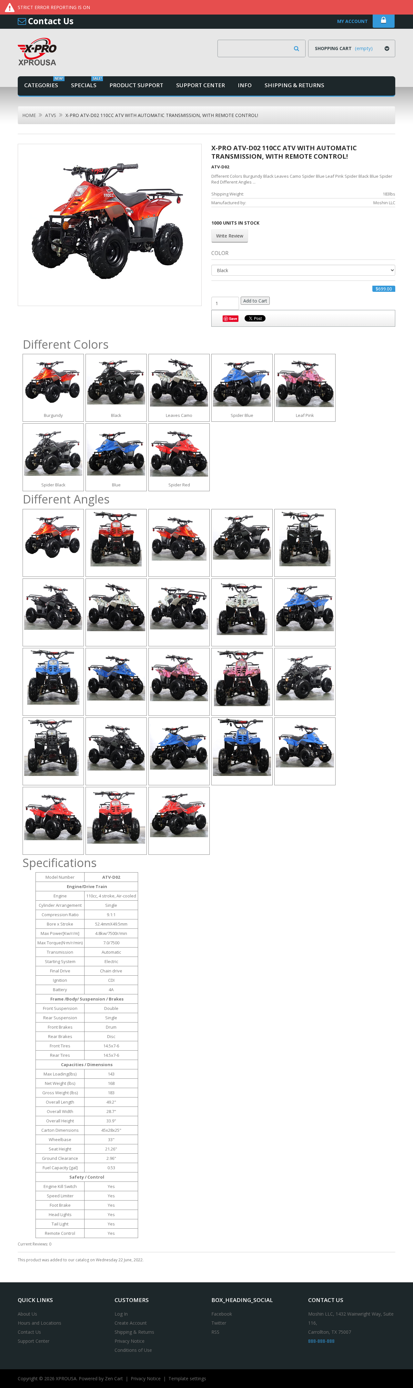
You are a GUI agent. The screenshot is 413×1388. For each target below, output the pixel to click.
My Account (352, 21)
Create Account (131, 1323)
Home (29, 115)
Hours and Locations (39, 1323)
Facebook (221, 1314)
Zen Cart (114, 1378)
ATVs (50, 115)
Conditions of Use (133, 1350)
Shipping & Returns (134, 1332)
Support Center (33, 1341)
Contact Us (51, 21)
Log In (121, 1314)
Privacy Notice (130, 1341)
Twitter (218, 1323)
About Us (27, 1314)
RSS (215, 1332)
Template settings (187, 1378)
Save (233, 318)
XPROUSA (66, 1378)
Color (219, 253)
